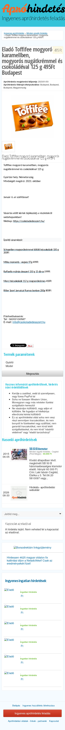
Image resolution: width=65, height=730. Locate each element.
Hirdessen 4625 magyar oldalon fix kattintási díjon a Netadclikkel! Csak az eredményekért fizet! (29, 560)
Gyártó (10, 362)
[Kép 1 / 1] (32, 116)
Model (9, 366)
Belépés (16, 705)
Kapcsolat (54, 721)
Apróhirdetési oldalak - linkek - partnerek (27, 721)
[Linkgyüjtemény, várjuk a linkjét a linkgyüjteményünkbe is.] (32, 547)
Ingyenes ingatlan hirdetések (25, 581)
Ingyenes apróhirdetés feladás (32, 713)
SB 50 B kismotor (38, 448)
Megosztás (32, 373)
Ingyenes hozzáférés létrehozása (38, 705)
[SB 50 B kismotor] (19, 454)
